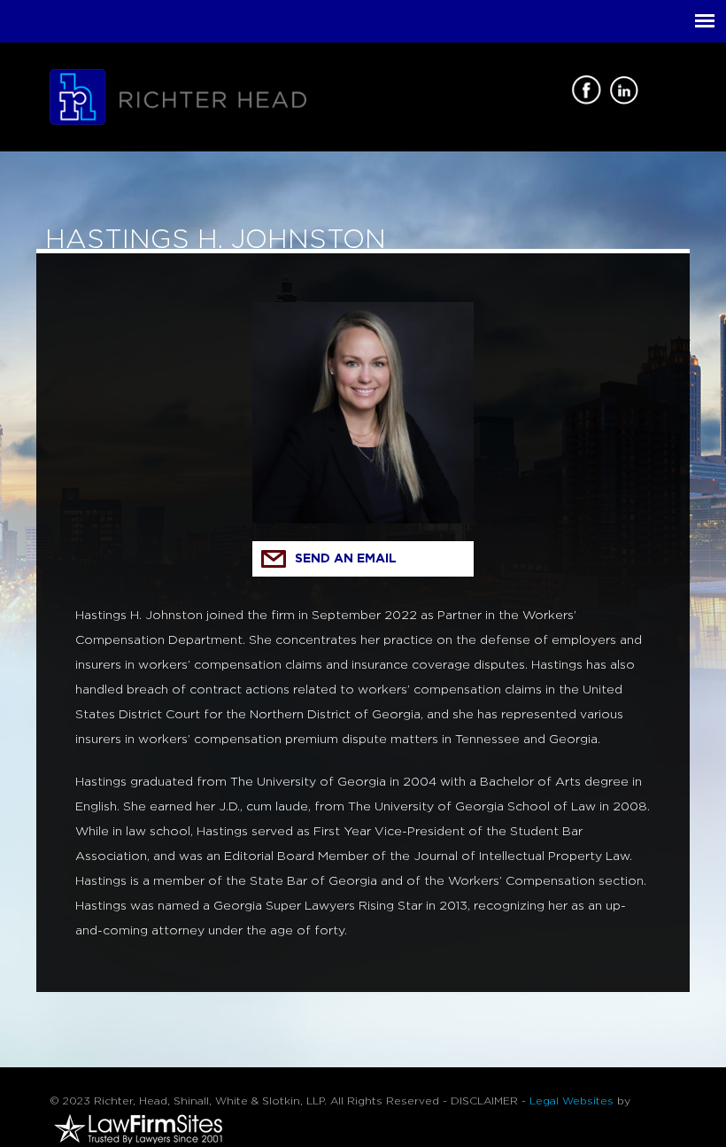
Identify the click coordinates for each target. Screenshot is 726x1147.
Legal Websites (571, 1101)
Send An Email (346, 559)
